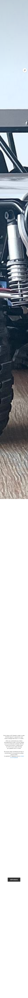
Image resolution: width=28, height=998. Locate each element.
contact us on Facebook (17, 756)
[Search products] (25, 70)
